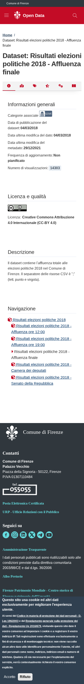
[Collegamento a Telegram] (40, 534)
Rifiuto (25, 677)
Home (7, 35)
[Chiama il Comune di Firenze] (20, 490)
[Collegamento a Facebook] (6, 534)
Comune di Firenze (17, 3)
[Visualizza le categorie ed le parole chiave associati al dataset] (34, 86)
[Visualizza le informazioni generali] (9, 86)
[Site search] (75, 15)
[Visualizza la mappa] (21, 86)
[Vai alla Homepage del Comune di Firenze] (12, 432)
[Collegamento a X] (31, 534)
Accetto (9, 677)
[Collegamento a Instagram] (14, 534)
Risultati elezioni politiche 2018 (39, 319)
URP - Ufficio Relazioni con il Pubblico (31, 512)
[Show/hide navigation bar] (6, 15)
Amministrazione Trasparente (24, 549)
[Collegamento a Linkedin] (23, 534)
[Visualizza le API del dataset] (61, 86)
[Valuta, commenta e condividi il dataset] (47, 86)
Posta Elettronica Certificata (23, 503)
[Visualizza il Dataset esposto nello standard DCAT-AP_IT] (74, 86)
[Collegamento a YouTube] (49, 534)
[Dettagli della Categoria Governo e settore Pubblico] (45, 115)
